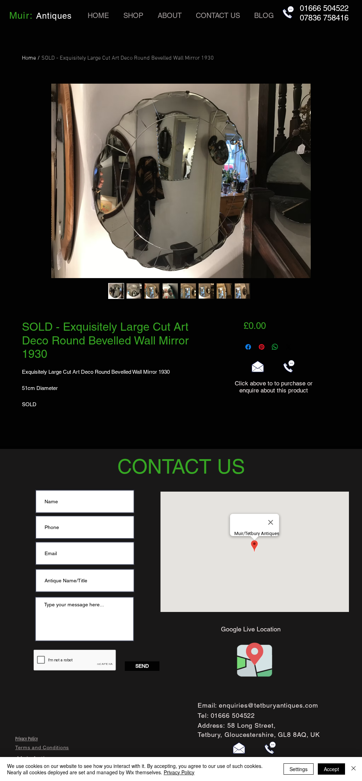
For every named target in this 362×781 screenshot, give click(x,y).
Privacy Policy (179, 772)
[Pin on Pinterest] (261, 347)
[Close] (353, 769)
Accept (331, 769)
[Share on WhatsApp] (275, 347)
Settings (299, 769)
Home (29, 58)
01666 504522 (233, 715)
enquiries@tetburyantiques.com (268, 705)
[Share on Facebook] (248, 347)
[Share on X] (288, 347)
